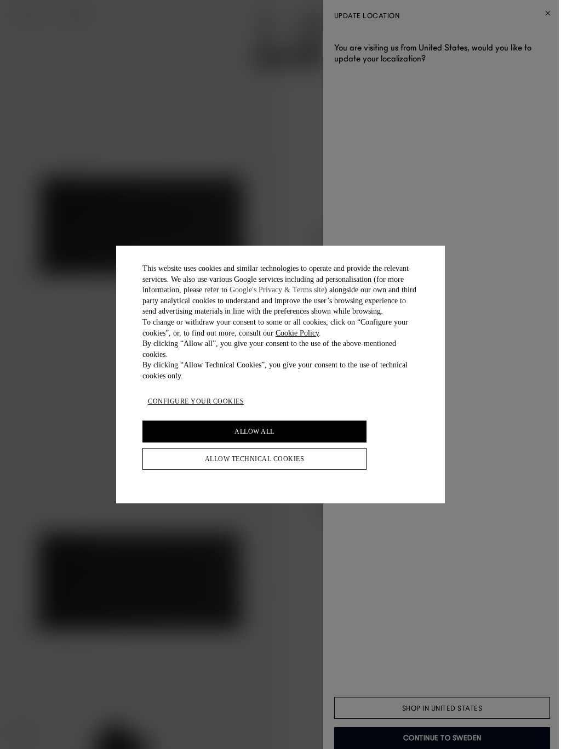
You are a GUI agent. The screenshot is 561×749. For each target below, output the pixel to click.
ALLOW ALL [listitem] (254, 431)
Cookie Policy (297, 333)
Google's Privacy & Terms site (277, 290)
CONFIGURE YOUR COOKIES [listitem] (196, 401)
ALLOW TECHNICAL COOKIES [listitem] (255, 459)
